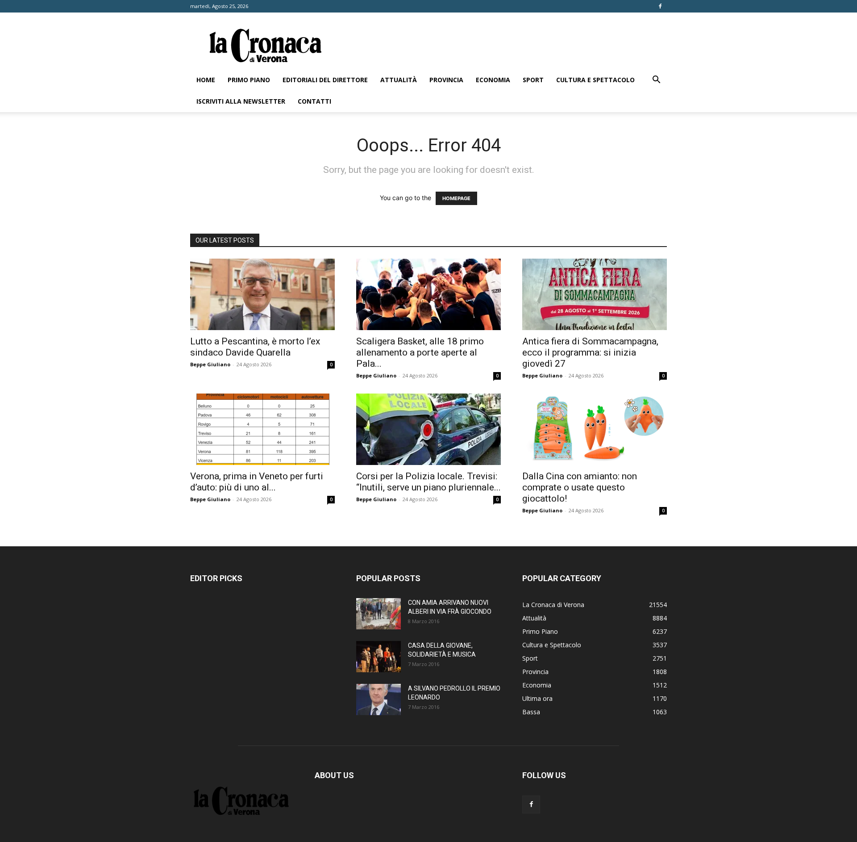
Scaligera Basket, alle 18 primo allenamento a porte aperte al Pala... (420, 352)
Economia (493, 79)
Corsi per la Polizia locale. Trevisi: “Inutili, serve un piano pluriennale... (428, 482)
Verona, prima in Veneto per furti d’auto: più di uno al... (256, 482)
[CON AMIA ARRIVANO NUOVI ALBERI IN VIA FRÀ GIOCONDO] (378, 613)
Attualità (398, 79)
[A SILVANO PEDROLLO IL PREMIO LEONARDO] (378, 699)
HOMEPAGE (456, 198)
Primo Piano (249, 79)
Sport (533, 79)
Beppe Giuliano (210, 364)
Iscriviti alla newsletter (240, 101)
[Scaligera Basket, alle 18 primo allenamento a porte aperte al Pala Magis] (428, 294)
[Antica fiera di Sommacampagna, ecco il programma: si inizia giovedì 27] (594, 294)
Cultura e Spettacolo (595, 79)
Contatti (314, 101)
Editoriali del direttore (325, 79)
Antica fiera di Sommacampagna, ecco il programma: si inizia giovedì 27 (590, 352)
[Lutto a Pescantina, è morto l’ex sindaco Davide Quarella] (262, 294)
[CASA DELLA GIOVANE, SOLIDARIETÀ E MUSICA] (378, 656)
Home (205, 79)
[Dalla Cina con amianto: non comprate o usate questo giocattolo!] (594, 429)
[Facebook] (660, 6)
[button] (656, 80)
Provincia (446, 79)
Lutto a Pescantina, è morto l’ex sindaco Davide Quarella (255, 347)
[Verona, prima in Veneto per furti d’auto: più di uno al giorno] (262, 429)
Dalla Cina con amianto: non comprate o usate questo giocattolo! (579, 487)
